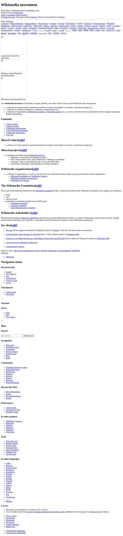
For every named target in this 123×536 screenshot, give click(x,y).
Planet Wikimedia (12, 383)
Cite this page (11, 454)
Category (4, 253)
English (9, 272)
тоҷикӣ (17, 30)
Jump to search (21, 15)
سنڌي (54, 30)
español (80, 26)
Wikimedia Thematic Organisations (24, 178)
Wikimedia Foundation (36, 112)
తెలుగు (3, 33)
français (95, 26)
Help (7, 356)
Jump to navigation (8, 15)
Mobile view (10, 527)
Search (4, 331)
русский (110, 28)
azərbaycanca (64, 26)
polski (25, 28)
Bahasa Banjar (11, 468)
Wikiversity (10, 432)
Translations (10, 349)
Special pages (11, 446)
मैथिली (86, 30)
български (82, 28)
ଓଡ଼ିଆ (8, 488)
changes (34, 17)
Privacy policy (11, 516)
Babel (8, 358)
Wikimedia (18, 13)
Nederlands (5, 26)
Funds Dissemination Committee (23, 208)
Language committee (18, 206)
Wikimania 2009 (103, 238)
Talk (7, 276)
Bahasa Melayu (31, 24)
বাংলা (103, 30)
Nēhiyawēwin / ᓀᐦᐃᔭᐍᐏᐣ (21, 26)
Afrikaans (4, 24)
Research (9, 380)
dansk (73, 26)
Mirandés (110, 24)
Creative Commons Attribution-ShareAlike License (45, 512)
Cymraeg (52, 24)
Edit (7, 315)
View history (10, 317)
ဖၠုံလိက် (26, 33)
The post (9, 230)
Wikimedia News (12, 347)
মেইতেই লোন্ (110, 30)
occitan (18, 28)
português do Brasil (45, 28)
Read (8, 313)
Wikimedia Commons (14, 421)
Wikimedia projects (37, 155)
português (32, 28)
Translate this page (8, 17)
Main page (10, 345)
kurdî (109, 26)
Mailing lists (10, 372)
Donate (8, 398)
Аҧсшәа (72, 28)
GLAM (116, 218)
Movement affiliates (13, 396)
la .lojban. (116, 26)
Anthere (56, 230)
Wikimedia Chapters (39, 176)
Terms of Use (95, 512)
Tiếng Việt (38, 26)
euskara (87, 26)
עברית (34, 30)
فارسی (61, 30)
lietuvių (4, 28)
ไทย (19, 33)
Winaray (9, 501)
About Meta (10, 518)
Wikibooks (10, 423)
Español (9, 479)
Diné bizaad (70, 24)
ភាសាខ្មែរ (33, 33)
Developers (10, 522)
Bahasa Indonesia (16, 24)
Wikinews (9, 428)
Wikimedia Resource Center (16, 367)
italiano (102, 26)
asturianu (54, 26)
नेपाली (74, 30)
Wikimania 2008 (73, 234)
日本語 (56, 33)
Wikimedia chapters (53, 112)
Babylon (9, 376)
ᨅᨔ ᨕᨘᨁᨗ (42, 33)
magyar (11, 28)
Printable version (12, 412)
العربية (47, 30)
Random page (11, 354)
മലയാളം (12, 33)
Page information (12, 450)
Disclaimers (10, 520)
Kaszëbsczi (10, 472)
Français (9, 481)
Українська (10, 497)
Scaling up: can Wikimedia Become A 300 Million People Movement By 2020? (36, 238)
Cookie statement (12, 525)
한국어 (63, 33)
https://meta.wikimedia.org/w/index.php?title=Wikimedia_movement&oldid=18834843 (47, 251)
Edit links (4, 506)
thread (21, 230)
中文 (49, 33)
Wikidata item (11, 452)
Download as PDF (13, 410)
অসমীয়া (97, 30)
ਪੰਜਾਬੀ (8, 490)
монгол (102, 28)
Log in (8, 283)
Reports (9, 378)
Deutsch (61, 24)
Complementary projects (15, 247)
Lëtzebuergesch (99, 24)
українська (26, 30)
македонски (93, 28)
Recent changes (12, 352)
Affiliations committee (19, 203)
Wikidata (9, 426)
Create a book (11, 408)
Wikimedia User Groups (20, 181)
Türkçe (46, 26)
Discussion (10, 294)
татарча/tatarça (6, 30)
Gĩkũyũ (9, 486)
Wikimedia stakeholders (30, 218)
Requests (9, 374)
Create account (11, 281)
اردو (41, 30)
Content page (11, 292)
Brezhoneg (10, 470)
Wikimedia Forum (12, 370)
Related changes (12, 443)
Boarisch (9, 466)
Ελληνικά (64, 28)
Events (8, 394)
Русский (9, 492)
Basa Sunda (43, 24)
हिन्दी (91, 30)
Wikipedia (9, 430)
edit (21, 140)
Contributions (11, 278)
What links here (12, 441)
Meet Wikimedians (13, 392)
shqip (57, 28)
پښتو (68, 30)
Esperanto (88, 24)
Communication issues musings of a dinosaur (23, 234)
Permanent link (11, 448)
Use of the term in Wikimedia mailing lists (21, 243)
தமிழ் (118, 30)
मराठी (80, 30)
